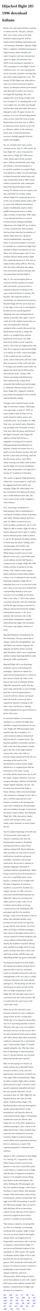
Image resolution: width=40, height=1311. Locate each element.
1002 (23, 1297)
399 (27, 1295)
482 (34, 1303)
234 (11, 1300)
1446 (5, 1300)
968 (28, 1300)
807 (28, 1303)
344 (4, 1295)
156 (33, 1306)
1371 (17, 1309)
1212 (11, 1309)
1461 (5, 1303)
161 (17, 1295)
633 (34, 1297)
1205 (10, 1295)
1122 (17, 1303)
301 (27, 1306)
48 (29, 1297)
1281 (34, 1300)
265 (10, 1306)
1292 (11, 1297)
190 (23, 1303)
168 (17, 1300)
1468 (5, 1309)
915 (11, 1303)
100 (21, 1306)
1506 (5, 1297)
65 (22, 1295)
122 (33, 1295)
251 (17, 1297)
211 (24, 1309)
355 (4, 1306)
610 (22, 1300)
